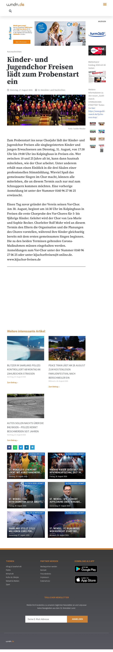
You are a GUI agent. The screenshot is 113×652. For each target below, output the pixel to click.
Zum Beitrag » (12, 383)
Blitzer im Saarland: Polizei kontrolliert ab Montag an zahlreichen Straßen (23, 369)
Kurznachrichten (14, 51)
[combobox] (31, 11)
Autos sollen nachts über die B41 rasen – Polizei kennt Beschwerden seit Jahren (25, 427)
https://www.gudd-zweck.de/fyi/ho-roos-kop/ (96, 114)
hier (93, 108)
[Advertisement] (46, 302)
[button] (105, 4)
